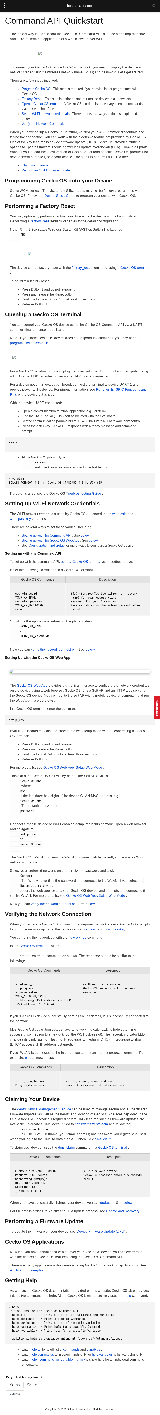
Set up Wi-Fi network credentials (46, 114)
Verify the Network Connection (44, 124)
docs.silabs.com (80, 6)
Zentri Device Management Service (44, 1109)
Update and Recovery (123, 1211)
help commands (42, 1354)
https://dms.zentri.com (92, 1124)
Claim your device (35, 165)
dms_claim (103, 1139)
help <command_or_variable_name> (58, 1359)
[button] (157, 707)
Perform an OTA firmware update (46, 170)
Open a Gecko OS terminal (42, 104)
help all (36, 1349)
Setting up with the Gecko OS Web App (51, 540)
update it (107, 1202)
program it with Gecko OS (30, 343)
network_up (77, 937)
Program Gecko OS (36, 89)
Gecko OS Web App (32, 685)
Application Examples (27, 1270)
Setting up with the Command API (47, 535)
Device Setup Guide (60, 195)
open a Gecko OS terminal (81, 561)
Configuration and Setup (47, 545)
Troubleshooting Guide (84, 493)
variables (94, 1349)
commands (71, 1349)
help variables (103, 1354)
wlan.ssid (120, 514)
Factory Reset (32, 99)
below (85, 535)
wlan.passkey (21, 519)
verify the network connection (54, 649)
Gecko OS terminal (134, 268)
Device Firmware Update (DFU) (101, 1231)
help (128, 1295)
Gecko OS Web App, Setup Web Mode (73, 767)
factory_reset (41, 221)
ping (29, 1057)
